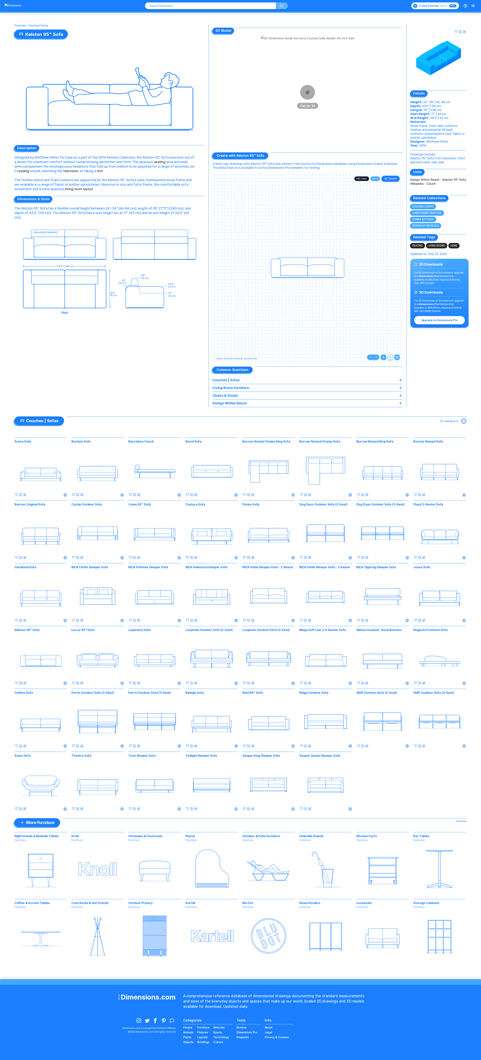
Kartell (190, 903)
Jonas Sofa (421, 567)
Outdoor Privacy (140, 903)
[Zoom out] (370, 357)
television (70, 171)
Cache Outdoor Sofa (86, 504)
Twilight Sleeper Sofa (201, 755)
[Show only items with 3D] (464, 421)
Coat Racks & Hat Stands (89, 903)
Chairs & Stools (423, 219)
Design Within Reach (425, 225)
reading (23, 171)
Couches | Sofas (38, 25)
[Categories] (473, 5)
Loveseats (364, 903)
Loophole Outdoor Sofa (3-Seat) (266, 630)
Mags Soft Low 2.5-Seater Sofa (322, 630)
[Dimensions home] (13, 6)
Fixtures (202, 1032)
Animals (188, 1032)
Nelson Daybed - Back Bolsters (379, 630)
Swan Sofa (22, 755)
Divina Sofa (250, 504)
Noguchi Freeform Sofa (430, 630)
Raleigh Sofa (194, 693)
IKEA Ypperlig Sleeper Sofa (376, 567)
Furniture (20, 25)
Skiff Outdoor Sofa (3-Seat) (433, 693)
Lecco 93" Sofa (83, 630)
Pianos (190, 836)
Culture (218, 1042)
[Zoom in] (376, 357)
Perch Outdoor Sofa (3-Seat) (149, 693)
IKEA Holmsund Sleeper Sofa (206, 567)
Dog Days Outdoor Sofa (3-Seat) (380, 504)
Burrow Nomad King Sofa (374, 441)
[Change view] (397, 357)
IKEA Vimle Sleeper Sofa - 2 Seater (267, 567)
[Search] (282, 5)
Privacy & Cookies (277, 1037)
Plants (187, 1037)
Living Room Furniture (427, 213)
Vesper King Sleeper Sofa (261, 755)
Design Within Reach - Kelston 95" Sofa (438, 180)
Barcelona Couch (141, 441)
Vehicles (219, 1027)
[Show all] (383, 357)
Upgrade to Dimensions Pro (439, 320)
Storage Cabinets (426, 903)
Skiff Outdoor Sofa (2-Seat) (376, 693)
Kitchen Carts (366, 836)
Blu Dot (247, 903)
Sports (217, 1032)
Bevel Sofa (193, 441)
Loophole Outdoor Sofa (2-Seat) (209, 630)
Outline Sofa (23, 693)
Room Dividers (309, 903)
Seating (417, 245)
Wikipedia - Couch (423, 183)
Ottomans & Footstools (145, 836)
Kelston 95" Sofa (26, 630)
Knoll (75, 836)
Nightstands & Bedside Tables (36, 836)
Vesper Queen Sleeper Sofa (319, 755)
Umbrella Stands (311, 836)
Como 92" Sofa (139, 504)
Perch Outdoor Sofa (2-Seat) (92, 693)
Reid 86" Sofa (252, 693)
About (268, 1027)
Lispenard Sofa (139, 630)
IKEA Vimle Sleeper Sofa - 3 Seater (324, 567)
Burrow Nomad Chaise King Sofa (266, 441)
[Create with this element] (464, 32)
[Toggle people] (390, 357)
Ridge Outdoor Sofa (313, 693)
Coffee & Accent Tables (32, 903)
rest (100, 171)
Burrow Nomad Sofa (428, 441)
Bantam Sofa (81, 441)
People (187, 1027)
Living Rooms (436, 245)
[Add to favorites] (456, 32)
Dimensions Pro (247, 1032)
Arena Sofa (22, 441)
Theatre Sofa (81, 755)
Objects (188, 1042)
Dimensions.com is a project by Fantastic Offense (149, 1028)
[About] (465, 5)
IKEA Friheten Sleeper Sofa (148, 567)
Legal (268, 1032)
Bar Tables (421, 836)
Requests (243, 1037)
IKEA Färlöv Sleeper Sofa (89, 567)
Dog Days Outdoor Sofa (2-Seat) (323, 504)
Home (454, 245)
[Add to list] (460, 32)
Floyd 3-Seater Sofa (428, 504)
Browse (242, 1027)
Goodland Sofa (25, 567)
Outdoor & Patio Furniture (261, 836)
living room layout (79, 189)
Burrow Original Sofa (29, 504)
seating (160, 162)
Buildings (203, 1042)
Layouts (202, 1037)
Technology (221, 1037)
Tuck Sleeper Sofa (142, 755)
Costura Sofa (195, 504)
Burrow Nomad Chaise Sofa (319, 441)
